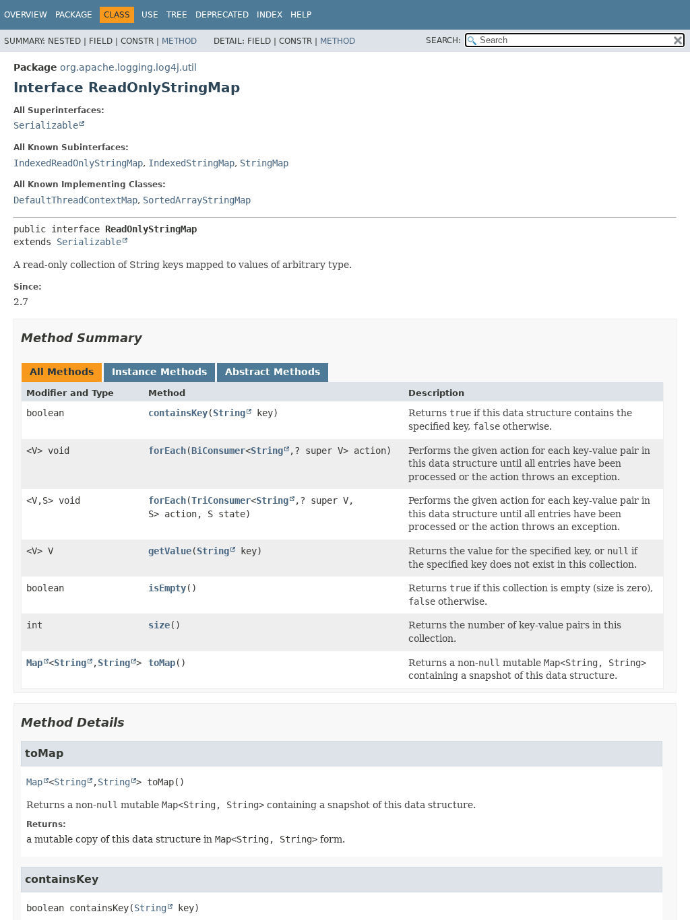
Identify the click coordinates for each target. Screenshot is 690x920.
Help (300, 15)
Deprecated (222, 15)
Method (179, 41)
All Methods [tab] (62, 371)
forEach (167, 450)
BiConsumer (218, 450)
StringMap (264, 163)
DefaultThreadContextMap (75, 200)
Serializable (45, 125)
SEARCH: (443, 40)
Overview (25, 15)
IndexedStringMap (191, 163)
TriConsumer (221, 500)
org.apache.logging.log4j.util (128, 67)
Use (150, 15)
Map (34, 662)
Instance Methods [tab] (159, 371)
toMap (161, 662)
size (159, 625)
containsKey (178, 412)
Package (73, 15)
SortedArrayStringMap (197, 200)
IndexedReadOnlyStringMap (78, 163)
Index (269, 15)
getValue (169, 551)
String (229, 412)
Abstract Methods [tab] (272, 371)
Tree (176, 15)
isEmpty (167, 588)
